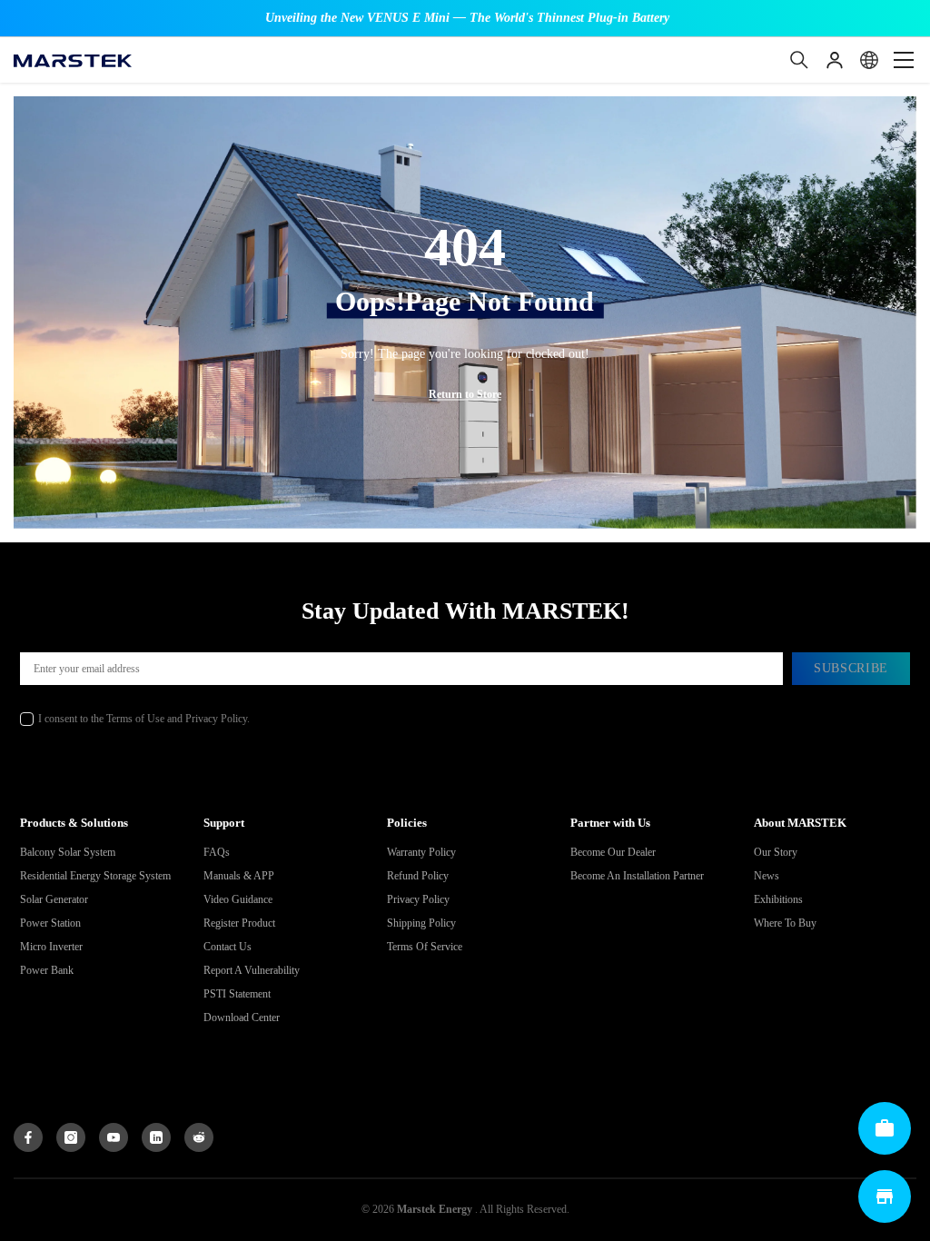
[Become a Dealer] (884, 1128)
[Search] (799, 60)
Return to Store (465, 394)
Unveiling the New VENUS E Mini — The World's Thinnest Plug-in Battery (467, 18)
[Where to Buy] (884, 1196)
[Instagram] (70, 1137)
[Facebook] (28, 1137)
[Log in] (835, 60)
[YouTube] (113, 1137)
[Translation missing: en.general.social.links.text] (156, 1137)
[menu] (904, 60)
